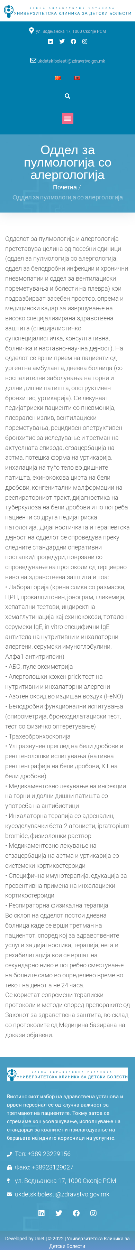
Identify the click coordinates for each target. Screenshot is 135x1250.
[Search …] (67, 96)
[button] (67, 118)
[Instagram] (85, 41)
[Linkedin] (50, 41)
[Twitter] (62, 41)
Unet (40, 1238)
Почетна (65, 187)
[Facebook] (73, 41)
